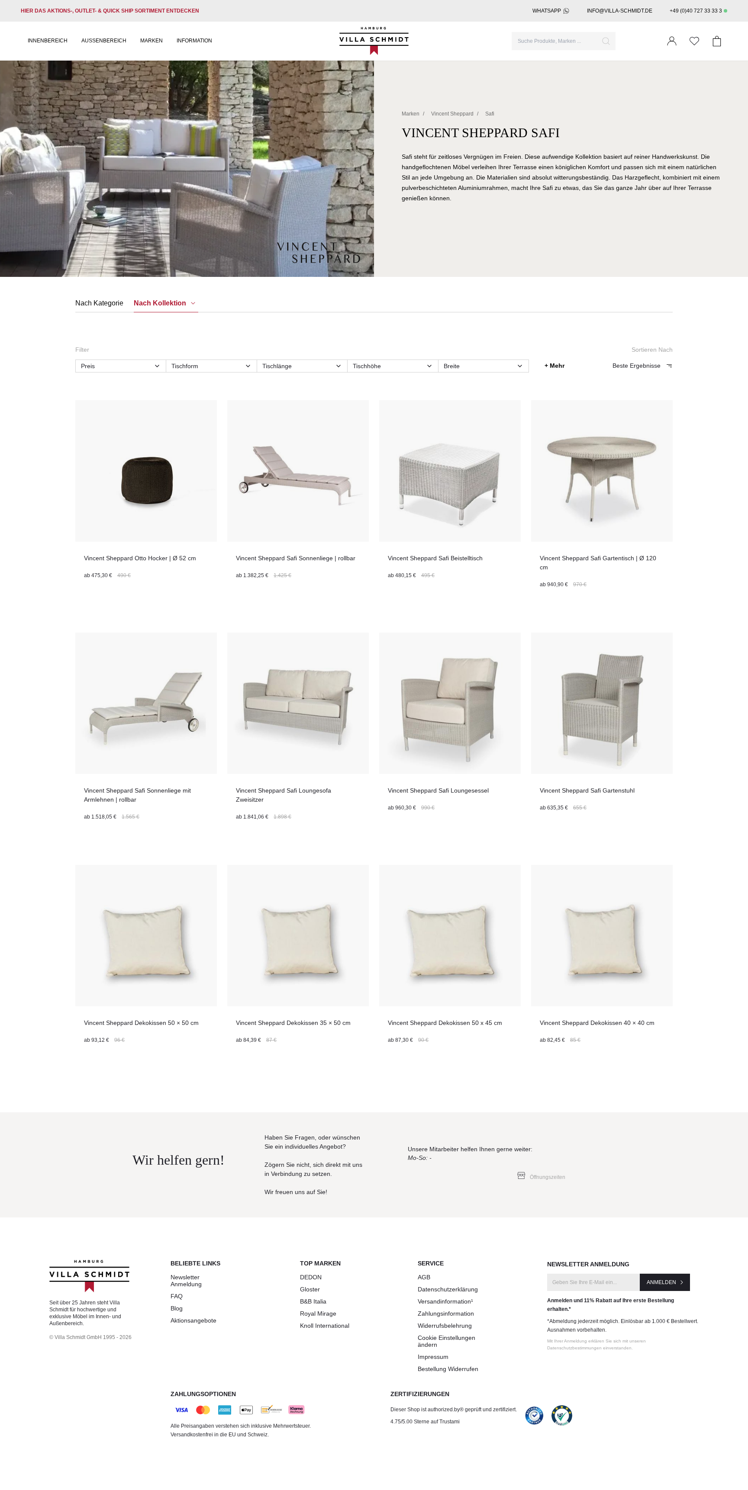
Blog (177, 1308)
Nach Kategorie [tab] (99, 303)
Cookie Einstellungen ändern (446, 1341)
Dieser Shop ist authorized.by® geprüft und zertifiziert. (453, 1410)
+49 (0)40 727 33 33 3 (696, 11)
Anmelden (661, 1282)
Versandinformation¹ (445, 1301)
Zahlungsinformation (446, 1313)
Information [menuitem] (194, 41)
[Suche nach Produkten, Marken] (606, 41)
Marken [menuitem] (151, 41)
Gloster (310, 1289)
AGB (424, 1277)
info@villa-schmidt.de (619, 11)
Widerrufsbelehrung (445, 1325)
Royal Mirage (318, 1313)
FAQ (177, 1296)
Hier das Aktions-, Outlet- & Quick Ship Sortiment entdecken (110, 11)
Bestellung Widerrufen (448, 1368)
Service (431, 1263)
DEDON (311, 1277)
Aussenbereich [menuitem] (103, 41)
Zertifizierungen (419, 1393)
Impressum (433, 1356)
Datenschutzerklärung (448, 1289)
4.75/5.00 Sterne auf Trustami (425, 1422)
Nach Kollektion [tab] (161, 303)
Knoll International (324, 1325)
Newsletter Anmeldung (186, 1281)
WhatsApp (546, 11)
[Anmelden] (672, 41)
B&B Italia (313, 1301)
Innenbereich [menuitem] (48, 41)
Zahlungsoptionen (203, 1393)
